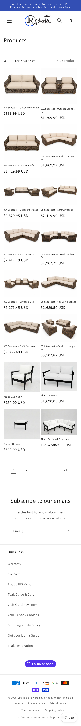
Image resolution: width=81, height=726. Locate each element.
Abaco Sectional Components (57, 439)
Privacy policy (36, 703)
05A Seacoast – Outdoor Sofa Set (21, 209)
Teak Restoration (20, 645)
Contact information (33, 717)
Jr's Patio (23, 697)
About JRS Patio (19, 584)
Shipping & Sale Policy (24, 625)
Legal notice (57, 717)
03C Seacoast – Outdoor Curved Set (58, 158)
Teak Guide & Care (21, 594)
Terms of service (31, 710)
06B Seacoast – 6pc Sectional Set (58, 301)
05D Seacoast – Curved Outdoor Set (58, 256)
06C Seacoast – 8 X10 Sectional (20, 346)
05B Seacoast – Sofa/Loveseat (57, 209)
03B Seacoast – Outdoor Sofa (19, 165)
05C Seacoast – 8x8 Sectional (19, 254)
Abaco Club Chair (13, 396)
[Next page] (40, 480)
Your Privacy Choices (23, 615)
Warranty (15, 564)
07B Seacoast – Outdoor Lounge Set (58, 348)
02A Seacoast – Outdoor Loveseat (21, 107)
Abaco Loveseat (49, 395)
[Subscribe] (68, 531)
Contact (14, 574)
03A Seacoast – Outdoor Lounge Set (58, 110)
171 (64, 470)
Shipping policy (54, 710)
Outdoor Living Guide (23, 635)
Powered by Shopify (41, 697)
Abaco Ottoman (12, 443)
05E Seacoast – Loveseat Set (19, 301)
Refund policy (57, 703)
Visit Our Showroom (23, 604)
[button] (9, 20)
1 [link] (14, 470)
